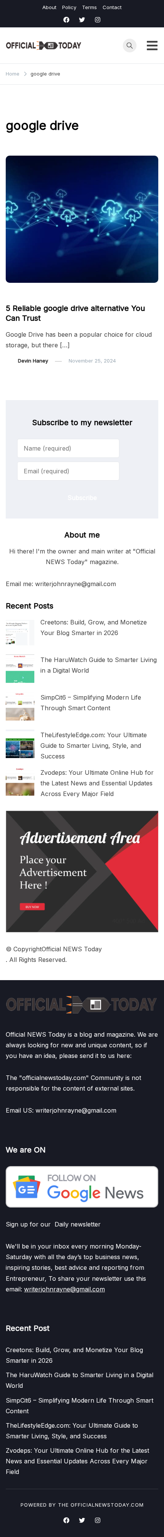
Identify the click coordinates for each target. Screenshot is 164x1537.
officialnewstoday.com (107, 1505)
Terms (89, 7)
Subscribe (82, 497)
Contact (112, 7)
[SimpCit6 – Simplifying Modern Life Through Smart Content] (20, 706)
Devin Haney (33, 361)
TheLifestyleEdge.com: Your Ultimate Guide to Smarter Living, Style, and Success (93, 745)
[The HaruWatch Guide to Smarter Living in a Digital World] (20, 668)
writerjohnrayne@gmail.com (64, 1289)
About (49, 7)
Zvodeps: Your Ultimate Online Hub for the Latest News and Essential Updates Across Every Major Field (97, 783)
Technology (24, 294)
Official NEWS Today (72, 949)
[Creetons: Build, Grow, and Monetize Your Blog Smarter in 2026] (20, 631)
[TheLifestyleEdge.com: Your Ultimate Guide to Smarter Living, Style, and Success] (20, 744)
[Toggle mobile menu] (152, 45)
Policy (69, 7)
